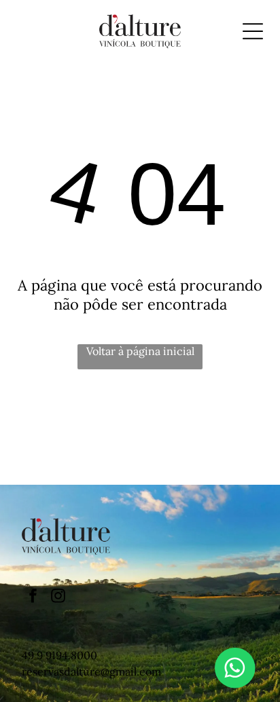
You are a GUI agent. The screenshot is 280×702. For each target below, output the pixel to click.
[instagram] (58, 597)
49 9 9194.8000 (59, 655)
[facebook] (32, 597)
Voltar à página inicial (140, 351)
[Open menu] (253, 31)
